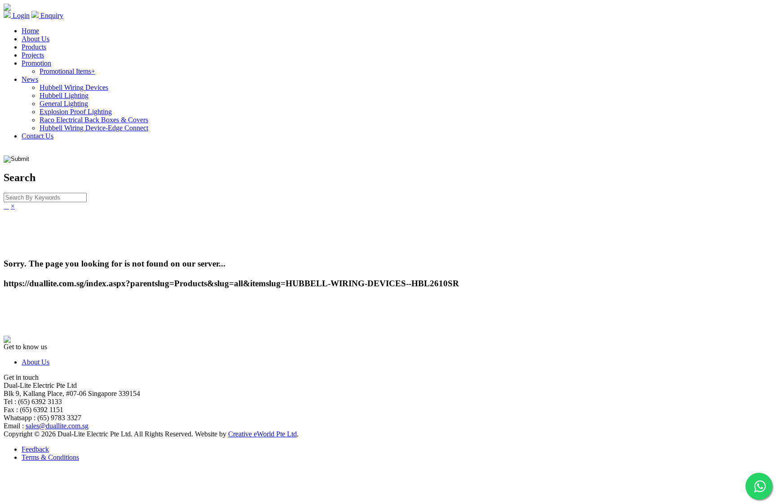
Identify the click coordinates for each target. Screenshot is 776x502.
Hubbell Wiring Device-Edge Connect (94, 128)
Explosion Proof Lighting (76, 112)
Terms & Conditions (50, 457)
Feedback (35, 449)
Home (30, 31)
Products (34, 47)
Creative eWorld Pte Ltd (262, 434)
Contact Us (37, 136)
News (30, 79)
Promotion (36, 63)
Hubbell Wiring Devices (74, 87)
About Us (35, 39)
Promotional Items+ (67, 71)
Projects (33, 55)
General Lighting (64, 103)
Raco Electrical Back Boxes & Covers (94, 120)
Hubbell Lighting (64, 95)
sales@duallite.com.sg (57, 426)
